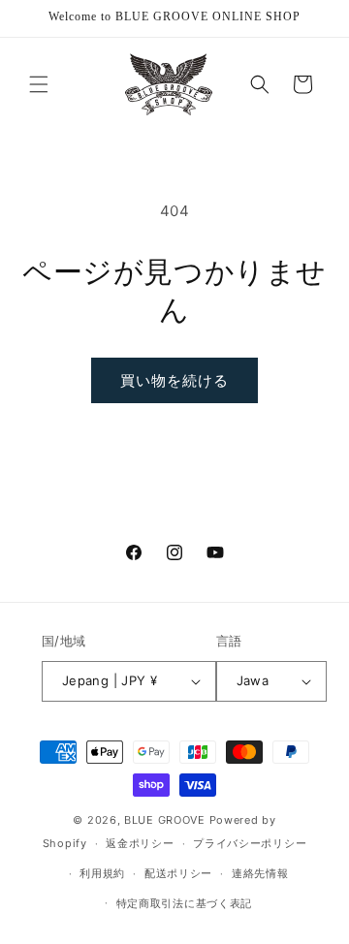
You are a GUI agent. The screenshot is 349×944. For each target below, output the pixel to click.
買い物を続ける (174, 380)
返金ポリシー (140, 843)
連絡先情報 (260, 873)
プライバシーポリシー (249, 843)
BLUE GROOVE (165, 820)
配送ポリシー (178, 873)
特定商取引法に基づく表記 (184, 903)
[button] (38, 84)
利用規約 (102, 873)
